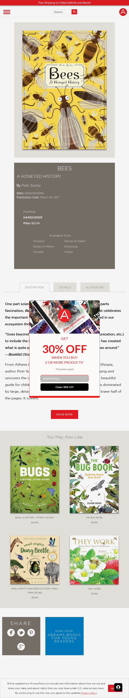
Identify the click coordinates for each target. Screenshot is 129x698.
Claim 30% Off (64, 387)
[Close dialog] (95, 305)
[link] (64, 315)
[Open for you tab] (118, 687)
